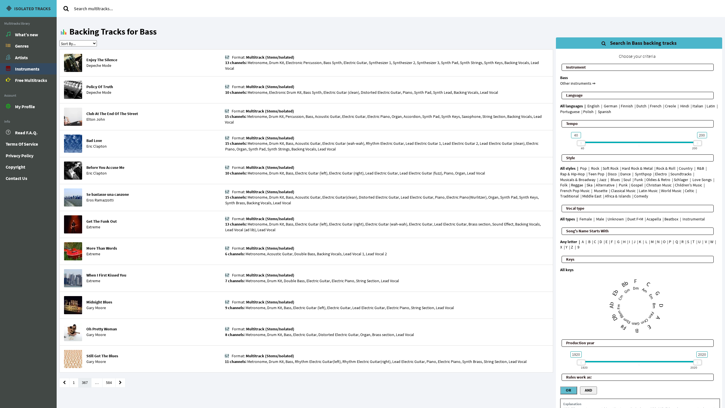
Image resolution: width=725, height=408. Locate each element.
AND (588, 390)
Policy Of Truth (99, 86)
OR (568, 390)
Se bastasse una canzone (107, 194)
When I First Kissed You (106, 275)
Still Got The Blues (102, 355)
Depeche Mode (98, 65)
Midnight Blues (99, 302)
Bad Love (94, 140)
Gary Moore (96, 307)
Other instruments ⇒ (578, 83)
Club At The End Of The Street (112, 113)
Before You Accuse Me (105, 167)
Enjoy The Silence (101, 59)
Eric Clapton (96, 146)
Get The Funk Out (101, 221)
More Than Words (101, 248)
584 (109, 382)
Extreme (93, 227)
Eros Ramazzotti (100, 200)
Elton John (95, 119)
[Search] (66, 8)
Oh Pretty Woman (101, 329)
